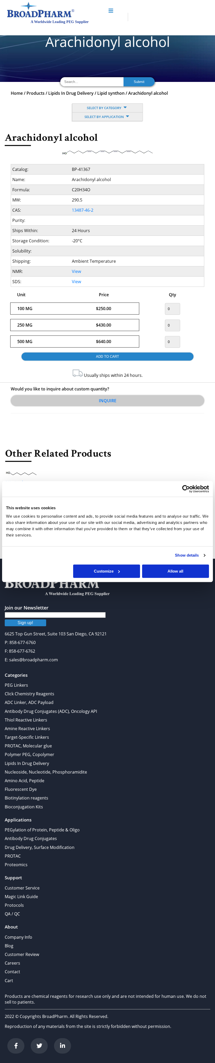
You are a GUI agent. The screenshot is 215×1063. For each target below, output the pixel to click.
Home (17, 93)
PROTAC (13, 856)
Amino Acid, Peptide (24, 781)
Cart (9, 980)
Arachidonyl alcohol (148, 93)
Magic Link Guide (21, 896)
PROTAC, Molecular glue (28, 746)
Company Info (18, 937)
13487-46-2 (82, 210)
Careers (12, 963)
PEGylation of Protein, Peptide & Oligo (42, 830)
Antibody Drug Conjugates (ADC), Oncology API (51, 711)
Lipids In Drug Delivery (71, 93)
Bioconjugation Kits (24, 807)
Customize (104, 571)
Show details (187, 555)
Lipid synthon (111, 93)
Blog (9, 946)
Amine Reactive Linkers (27, 728)
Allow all (175, 571)
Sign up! (25, 622)
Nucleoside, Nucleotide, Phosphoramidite (46, 772)
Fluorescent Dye (21, 789)
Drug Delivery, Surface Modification (39, 847)
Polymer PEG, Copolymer (29, 754)
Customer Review (22, 954)
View (76, 271)
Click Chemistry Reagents (29, 694)
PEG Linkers (16, 685)
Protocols (14, 905)
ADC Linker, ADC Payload (29, 702)
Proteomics (16, 865)
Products (35, 93)
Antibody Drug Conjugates (31, 838)
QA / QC (12, 914)
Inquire (107, 401)
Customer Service (22, 888)
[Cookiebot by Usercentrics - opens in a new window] (186, 489)
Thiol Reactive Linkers (26, 720)
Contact (12, 972)
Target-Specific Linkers (27, 737)
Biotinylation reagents (26, 798)
